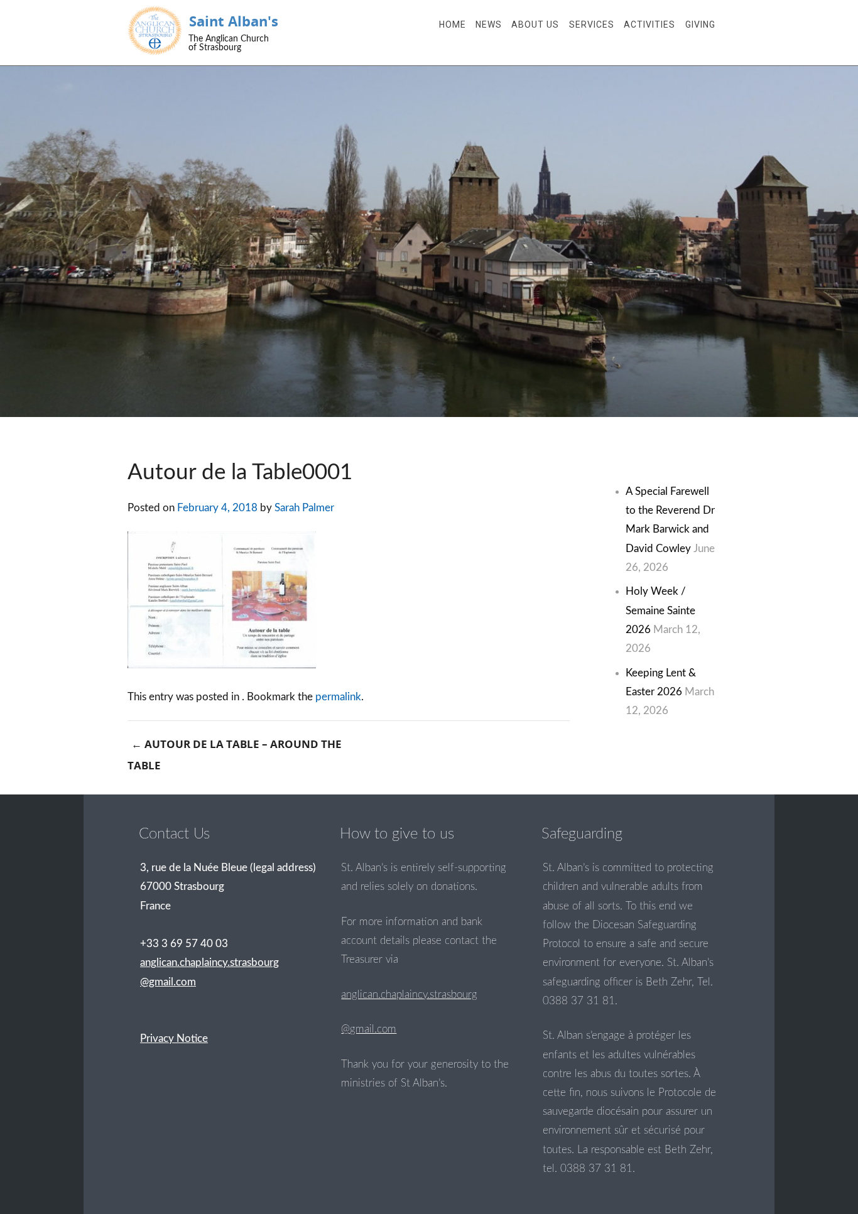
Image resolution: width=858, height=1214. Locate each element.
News (488, 24)
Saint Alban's (233, 21)
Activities (649, 24)
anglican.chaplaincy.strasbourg (409, 994)
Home (452, 24)
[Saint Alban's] (155, 30)
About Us (535, 24)
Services (591, 24)
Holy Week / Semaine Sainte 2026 (660, 610)
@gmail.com (368, 1029)
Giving (700, 24)
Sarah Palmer (304, 507)
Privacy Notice (174, 1038)
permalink (338, 696)
